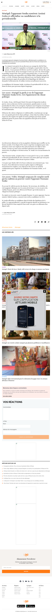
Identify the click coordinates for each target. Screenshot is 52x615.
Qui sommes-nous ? (30, 587)
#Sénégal (17, 227)
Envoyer (26, 571)
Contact (28, 592)
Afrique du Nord (17, 587)
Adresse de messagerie (10, 429)
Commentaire (7, 407)
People (27, 6)
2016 (39, 596)
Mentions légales (30, 590)
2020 (40, 590)
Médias (38, 6)
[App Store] (21, 606)
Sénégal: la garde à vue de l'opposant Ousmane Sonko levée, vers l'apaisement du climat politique (23, 94)
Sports (42, 6)
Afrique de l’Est (17, 592)
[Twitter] (23, 581)
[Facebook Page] (20, 581)
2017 (39, 595)
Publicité (28, 593)
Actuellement (4, 6)
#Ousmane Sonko (7, 227)
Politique (11, 6)
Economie (17, 6)
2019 (39, 592)
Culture (33, 6)
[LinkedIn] (29, 581)
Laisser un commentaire (26, 437)
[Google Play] (30, 606)
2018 (39, 593)
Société (22, 6)
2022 (39, 587)
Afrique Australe (17, 593)
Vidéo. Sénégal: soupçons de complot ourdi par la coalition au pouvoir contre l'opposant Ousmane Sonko (25, 179)
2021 (39, 589)
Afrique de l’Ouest (17, 589)
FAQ (27, 589)
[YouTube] (26, 581)
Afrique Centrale (17, 590)
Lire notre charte (7, 396)
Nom (4, 423)
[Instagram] (31, 581)
